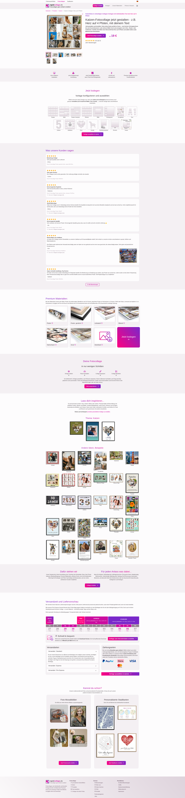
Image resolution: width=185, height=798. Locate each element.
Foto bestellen (75, 789)
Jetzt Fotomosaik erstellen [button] (68, 763)
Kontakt (98, 791)
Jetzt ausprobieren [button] (91, 386)
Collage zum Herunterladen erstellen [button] (122, 638)
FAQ (97, 789)
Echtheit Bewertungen (124, 782)
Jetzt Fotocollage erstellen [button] (94, 35)
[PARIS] (115, 124)
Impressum (121, 791)
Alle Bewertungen (93, 284)
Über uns (98, 785)
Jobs (96, 796)
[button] (48, 55)
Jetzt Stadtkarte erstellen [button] (115, 763)
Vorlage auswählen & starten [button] (91, 134)
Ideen (73, 785)
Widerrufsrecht (122, 789)
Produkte (74, 787)
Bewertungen (99, 782)
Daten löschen (99, 787)
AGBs (119, 785)
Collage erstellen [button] (91, 585)
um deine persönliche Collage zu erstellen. (98, 411)
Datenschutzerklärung (124, 787)
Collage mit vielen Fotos (78, 791)
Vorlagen (107, 5)
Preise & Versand (129, 5)
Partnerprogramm (99, 794)
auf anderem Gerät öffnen (78, 782)
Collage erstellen (98, 5)
